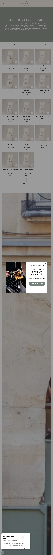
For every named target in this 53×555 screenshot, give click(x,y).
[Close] (45, 264)
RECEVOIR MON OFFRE (37, 283)
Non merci (37, 288)
